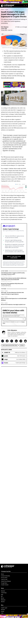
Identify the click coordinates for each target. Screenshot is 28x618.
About (2, 574)
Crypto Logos (4, 607)
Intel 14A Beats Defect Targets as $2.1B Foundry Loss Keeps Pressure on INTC (13, 273)
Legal (6, 9)
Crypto (6, 290)
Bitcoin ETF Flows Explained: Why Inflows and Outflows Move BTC (12, 284)
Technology (4, 592)
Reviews (3, 609)
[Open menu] (26, 5)
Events (2, 611)
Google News (4, 583)
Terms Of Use (4, 579)
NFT (2, 596)
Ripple (6, 296)
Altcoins (3, 601)
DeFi (2, 594)
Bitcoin (2, 598)
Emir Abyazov (4, 27)
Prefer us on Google (22, 27)
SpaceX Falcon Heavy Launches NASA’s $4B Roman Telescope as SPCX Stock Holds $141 (13, 278)
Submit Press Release (6, 581)
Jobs (2, 613)
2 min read (4, 28)
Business (3, 590)
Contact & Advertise (5, 575)
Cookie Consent (4, 584)
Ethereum (3, 599)
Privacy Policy (4, 577)
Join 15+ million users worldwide (14, 257)
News (2, 9)
